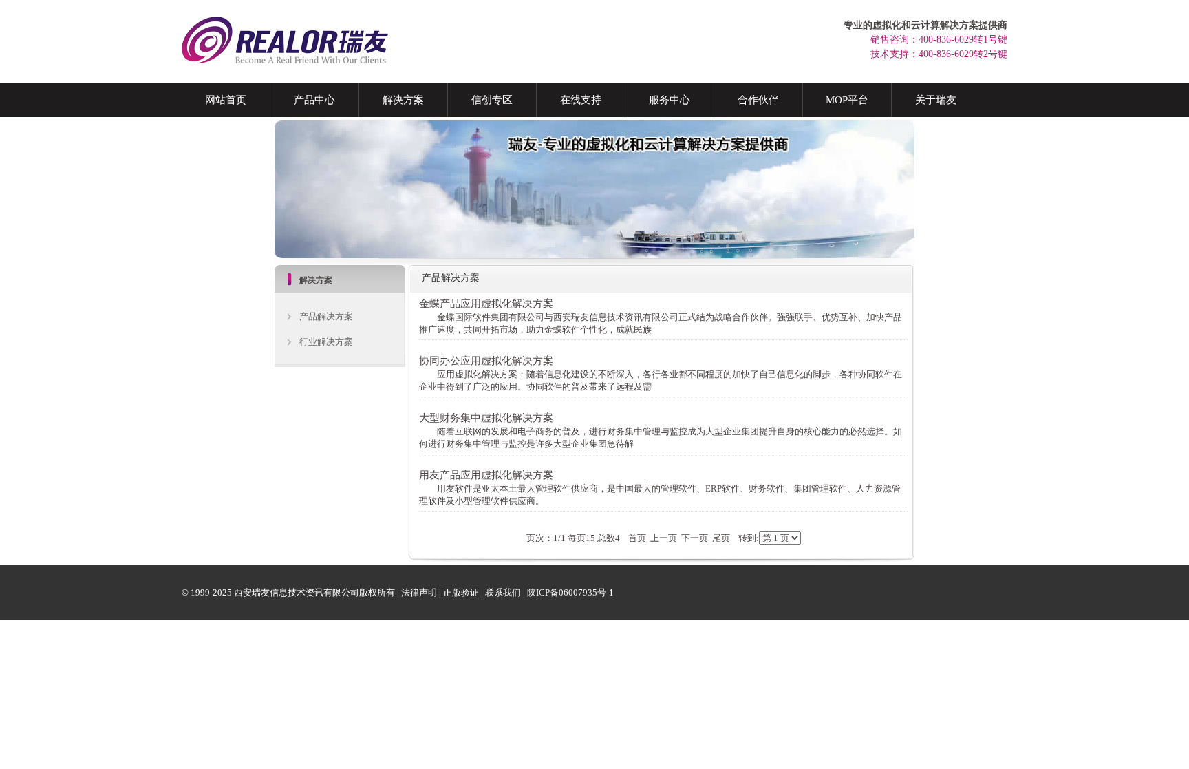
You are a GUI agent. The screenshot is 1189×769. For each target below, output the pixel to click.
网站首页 (225, 99)
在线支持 (580, 99)
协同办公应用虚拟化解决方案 (486, 360)
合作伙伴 (758, 99)
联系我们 (503, 592)
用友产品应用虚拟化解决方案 (486, 475)
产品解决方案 (326, 316)
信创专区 (492, 99)
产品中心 (314, 99)
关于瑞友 (935, 99)
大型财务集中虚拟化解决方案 (486, 417)
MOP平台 (847, 99)
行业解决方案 (326, 342)
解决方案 (403, 99)
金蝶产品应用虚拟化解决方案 (486, 303)
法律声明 (419, 592)
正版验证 (461, 592)
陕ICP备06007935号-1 (570, 592)
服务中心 (669, 99)
